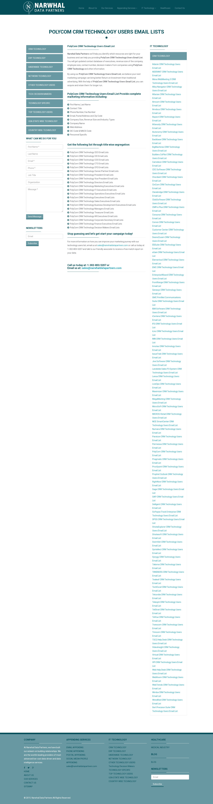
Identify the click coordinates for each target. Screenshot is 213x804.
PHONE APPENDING (75, 751)
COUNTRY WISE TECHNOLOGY (42, 130)
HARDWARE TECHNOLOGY (40, 67)
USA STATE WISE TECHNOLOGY (43, 121)
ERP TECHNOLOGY (36, 58)
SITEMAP (28, 786)
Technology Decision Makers (122, 766)
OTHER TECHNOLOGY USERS (41, 85)
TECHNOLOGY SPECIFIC (39, 103)
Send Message (34, 216)
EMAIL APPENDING (74, 747)
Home (81, 8)
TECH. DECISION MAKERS (40, 94)
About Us (93, 8)
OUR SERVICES (31, 779)
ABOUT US (29, 775)
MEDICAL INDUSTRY (160, 747)
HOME (27, 771)
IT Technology (148, 8)
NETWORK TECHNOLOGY (39, 76)
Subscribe (32, 243)
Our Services (107, 8)
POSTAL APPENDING (75, 755)
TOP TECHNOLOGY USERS (40, 112)
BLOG (153, 762)
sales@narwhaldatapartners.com (112, 245)
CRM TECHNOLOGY (37, 49)
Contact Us (180, 8)
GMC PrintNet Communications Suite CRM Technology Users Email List (168, 301)
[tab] (44, 49)
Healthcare (165, 8)
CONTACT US (30, 783)
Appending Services (126, 8)
